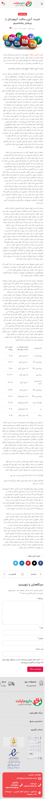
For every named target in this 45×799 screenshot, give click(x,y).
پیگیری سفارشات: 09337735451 (11, 785)
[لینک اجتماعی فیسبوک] (40, 563)
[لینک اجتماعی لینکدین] (21, 563)
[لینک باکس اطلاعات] (30, 684)
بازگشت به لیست (22, 574)
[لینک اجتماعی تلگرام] (15, 563)
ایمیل (40, 638)
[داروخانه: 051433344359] (39, 785)
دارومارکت (31, 29)
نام (41, 628)
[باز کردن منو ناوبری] (41, 3)
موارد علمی (22, 14)
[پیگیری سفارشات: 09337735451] (21, 785)
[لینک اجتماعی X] (34, 563)
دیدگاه (40, 598)
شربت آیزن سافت (36, 55)
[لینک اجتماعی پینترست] (28, 563)
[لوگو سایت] (22, 3)
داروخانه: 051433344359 (30, 785)
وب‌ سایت (39, 649)
